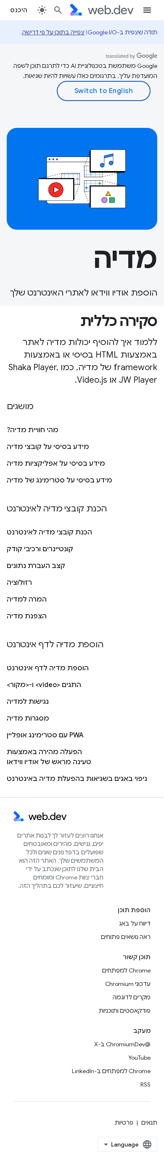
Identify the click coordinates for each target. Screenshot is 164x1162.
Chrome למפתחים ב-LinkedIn (111, 1071)
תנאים (149, 1122)
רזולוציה (19, 582)
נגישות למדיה (28, 702)
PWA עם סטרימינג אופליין (45, 735)
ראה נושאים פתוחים (126, 937)
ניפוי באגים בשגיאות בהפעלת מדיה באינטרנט (77, 779)
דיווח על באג (135, 923)
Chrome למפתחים (126, 970)
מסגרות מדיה (28, 718)
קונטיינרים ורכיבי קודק (40, 549)
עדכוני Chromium (128, 984)
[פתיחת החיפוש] (58, 10)
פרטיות (124, 1122)
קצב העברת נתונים (36, 566)
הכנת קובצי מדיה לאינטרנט (49, 532)
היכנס (19, 10)
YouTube (139, 1057)
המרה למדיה (27, 599)
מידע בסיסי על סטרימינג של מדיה (59, 480)
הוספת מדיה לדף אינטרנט (48, 668)
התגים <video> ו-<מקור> (44, 685)
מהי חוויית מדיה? (32, 430)
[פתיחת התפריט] (147, 10)
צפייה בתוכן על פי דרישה (53, 32)
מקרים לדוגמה (132, 997)
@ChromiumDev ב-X (122, 1044)
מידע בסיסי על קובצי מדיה (48, 447)
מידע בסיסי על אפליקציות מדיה (56, 463)
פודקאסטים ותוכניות (125, 1010)
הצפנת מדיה (27, 616)
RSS (145, 1084)
